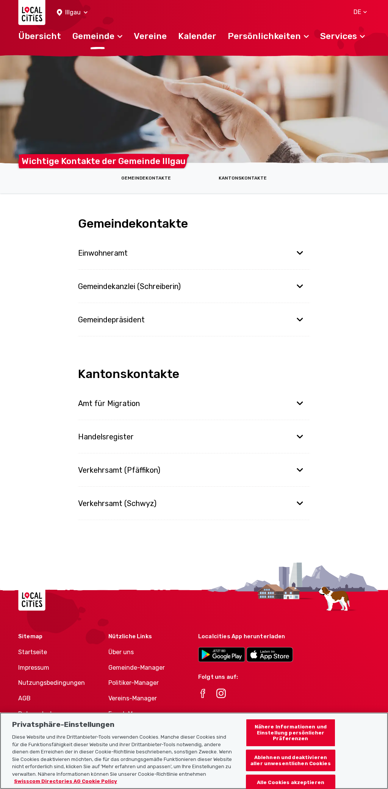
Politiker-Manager (133, 682)
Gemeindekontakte (146, 178)
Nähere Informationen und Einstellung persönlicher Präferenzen (291, 732)
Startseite (32, 652)
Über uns (121, 652)
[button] (72, 13)
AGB (24, 698)
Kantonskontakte (243, 178)
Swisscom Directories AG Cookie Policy (65, 781)
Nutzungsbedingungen (51, 682)
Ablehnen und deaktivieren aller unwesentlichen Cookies (290, 760)
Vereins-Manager (132, 698)
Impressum (33, 667)
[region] (194, 750)
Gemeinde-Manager (136, 667)
